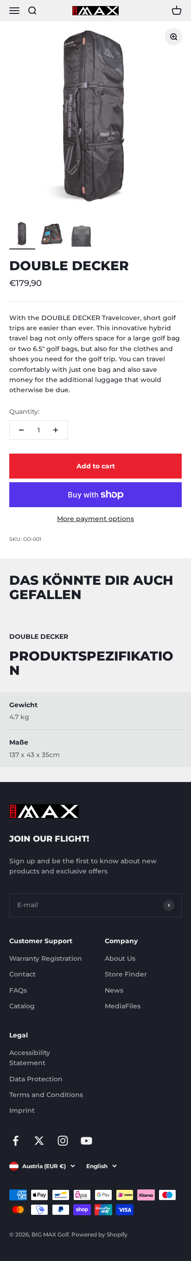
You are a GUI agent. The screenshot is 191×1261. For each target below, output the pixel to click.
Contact (22, 974)
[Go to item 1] (22, 235)
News (114, 990)
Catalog (22, 1006)
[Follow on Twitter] (39, 1140)
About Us (120, 958)
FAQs (18, 990)
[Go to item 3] (82, 235)
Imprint (22, 1110)
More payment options (95, 519)
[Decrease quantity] (21, 430)
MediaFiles (122, 1006)
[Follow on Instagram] (63, 1140)
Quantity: (24, 411)
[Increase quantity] (55, 430)
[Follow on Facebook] (15, 1140)
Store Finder (126, 974)
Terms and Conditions (46, 1095)
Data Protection (36, 1079)
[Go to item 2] (52, 235)
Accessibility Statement (29, 1058)
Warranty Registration (45, 958)
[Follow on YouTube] (86, 1140)
